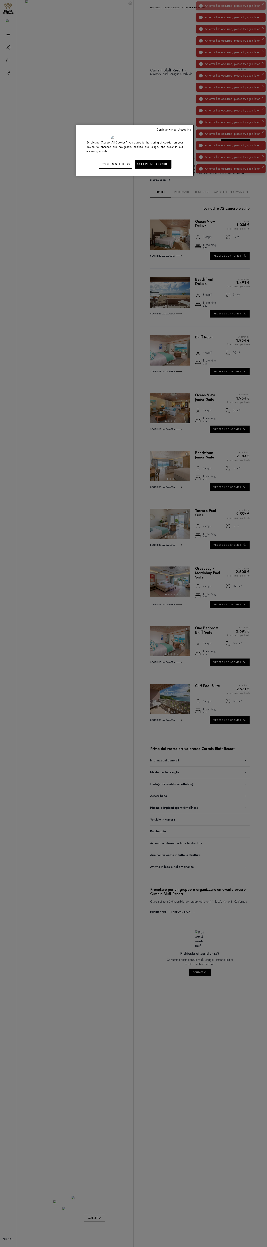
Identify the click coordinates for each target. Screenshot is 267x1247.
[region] (135, 150)
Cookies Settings (115, 164)
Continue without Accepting (174, 129)
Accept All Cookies (153, 164)
